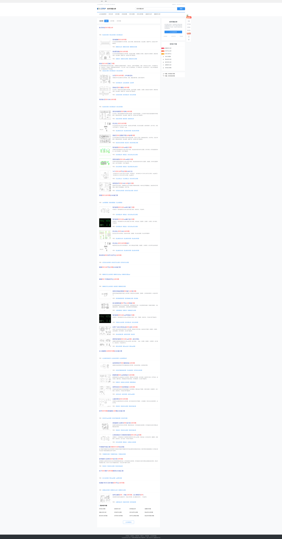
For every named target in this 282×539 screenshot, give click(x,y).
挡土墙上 (119, 123)
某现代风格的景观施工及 (124, 291)
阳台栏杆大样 (168, 59)
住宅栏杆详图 (119, 94)
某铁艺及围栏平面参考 (124, 135)
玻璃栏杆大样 (168, 64)
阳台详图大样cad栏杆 (133, 166)
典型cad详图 (132, 346)
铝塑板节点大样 (114, 490)
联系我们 (132, 535)
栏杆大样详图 (140, 14)
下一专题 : (165, 76)
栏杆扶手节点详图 (115, 262)
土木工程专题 (106, 4)
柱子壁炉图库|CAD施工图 (111, 471)
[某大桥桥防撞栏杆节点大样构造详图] (105, 306)
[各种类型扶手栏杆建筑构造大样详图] (105, 366)
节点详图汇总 (126, 178)
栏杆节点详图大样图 (134, 515)
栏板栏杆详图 (126, 502)
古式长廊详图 (126, 82)
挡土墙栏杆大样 (119, 130)
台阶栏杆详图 (127, 334)
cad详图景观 (105, 202)
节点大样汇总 (119, 178)
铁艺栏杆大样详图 (120, 142)
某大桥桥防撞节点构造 (124, 303)
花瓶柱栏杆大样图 (133, 58)
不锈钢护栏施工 (114, 454)
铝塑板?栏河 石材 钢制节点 (111, 483)
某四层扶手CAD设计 (123, 183)
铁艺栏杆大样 (168, 62)
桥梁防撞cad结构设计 (123, 375)
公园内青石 (120, 399)
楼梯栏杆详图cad (126, 274)
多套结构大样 (131, 118)
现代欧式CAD (107, 99)
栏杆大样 (111, 14)
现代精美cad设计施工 (123, 207)
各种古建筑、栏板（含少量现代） (129, 495)
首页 (102, 1)
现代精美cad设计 (122, 147)
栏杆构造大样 (133, 508)
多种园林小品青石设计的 (111, 459)
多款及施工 (106, 63)
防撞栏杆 (125, 310)
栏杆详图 (117, 14)
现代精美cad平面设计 (123, 315)
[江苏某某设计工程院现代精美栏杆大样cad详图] (105, 438)
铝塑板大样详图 (106, 490)
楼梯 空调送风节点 (109, 279)
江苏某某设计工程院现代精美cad (127, 435)
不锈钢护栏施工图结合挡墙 (111, 447)
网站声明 (137, 535)
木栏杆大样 (118, 394)
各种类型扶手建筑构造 (124, 363)
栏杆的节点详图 (118, 512)
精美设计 (125, 154)
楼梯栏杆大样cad (117, 274)
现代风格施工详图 (129, 298)
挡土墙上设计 (121, 243)
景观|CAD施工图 (108, 195)
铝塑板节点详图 (122, 490)
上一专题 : (165, 73)
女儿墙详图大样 (123, 358)
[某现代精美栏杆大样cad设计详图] (105, 162)
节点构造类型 (130, 370)
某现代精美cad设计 (123, 159)
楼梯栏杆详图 (126, 46)
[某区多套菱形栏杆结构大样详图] (105, 114)
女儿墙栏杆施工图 (106, 358)
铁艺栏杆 (127, 142)
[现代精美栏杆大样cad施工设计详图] (105, 222)
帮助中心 (142, 535)
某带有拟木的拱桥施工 (124, 387)
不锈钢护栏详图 (106, 454)
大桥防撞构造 (119, 310)
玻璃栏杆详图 (148, 508)
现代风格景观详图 (120, 298)
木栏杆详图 (124, 394)
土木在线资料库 (100, 4)
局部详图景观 (112, 202)
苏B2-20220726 (149, 537)
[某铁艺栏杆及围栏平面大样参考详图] (105, 138)
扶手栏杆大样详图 (120, 190)
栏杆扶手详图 (124, 418)
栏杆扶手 (136, 190)
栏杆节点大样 (168, 51)
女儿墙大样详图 (115, 358)
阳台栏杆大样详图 (149, 512)
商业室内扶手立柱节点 (110, 255)
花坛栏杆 (133, 334)
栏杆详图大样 (112, 4)
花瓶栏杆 (118, 58)
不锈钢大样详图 (122, 454)
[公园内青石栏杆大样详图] (105, 402)
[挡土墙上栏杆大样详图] (105, 126)
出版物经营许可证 (156, 537)
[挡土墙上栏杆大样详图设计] (105, 246)
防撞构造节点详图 (132, 310)
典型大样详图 (119, 346)
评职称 (188, 27)
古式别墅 (132, 82)
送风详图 (116, 286)
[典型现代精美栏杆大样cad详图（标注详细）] (105, 342)
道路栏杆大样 (149, 14)
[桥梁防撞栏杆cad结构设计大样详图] (105, 378)
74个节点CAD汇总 (122, 171)
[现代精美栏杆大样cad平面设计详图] (105, 318)
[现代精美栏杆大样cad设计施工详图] (105, 210)
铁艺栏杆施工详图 (134, 142)
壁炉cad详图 (112, 478)
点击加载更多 (128, 522)
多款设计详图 (105, 70)
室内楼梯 (119, 39)
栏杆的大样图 (102, 508)
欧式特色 (106, 27)
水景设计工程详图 (132, 442)
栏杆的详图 (124, 14)
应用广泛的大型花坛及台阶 (125, 327)
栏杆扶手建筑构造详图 (121, 370)
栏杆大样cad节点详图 (133, 154)
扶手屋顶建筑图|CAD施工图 (112, 411)
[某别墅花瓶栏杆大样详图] (105, 55)
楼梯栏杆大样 (157, 14)
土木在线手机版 (153, 535)
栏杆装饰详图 (171, 76)
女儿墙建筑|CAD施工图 (110, 351)
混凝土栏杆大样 (102, 512)
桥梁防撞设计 (133, 382)
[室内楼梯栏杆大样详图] (105, 43)
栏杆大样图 (132, 14)
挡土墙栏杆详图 (127, 130)
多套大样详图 (119, 118)
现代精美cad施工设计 (123, 219)
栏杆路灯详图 (171, 73)
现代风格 (136, 298)
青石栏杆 (118, 406)
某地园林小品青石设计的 (124, 423)
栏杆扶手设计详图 (129, 190)
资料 (106, 1)
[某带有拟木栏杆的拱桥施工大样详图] (105, 390)
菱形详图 (125, 118)
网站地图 (147, 535)
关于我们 (127, 535)
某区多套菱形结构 (122, 111)
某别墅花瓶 (120, 51)
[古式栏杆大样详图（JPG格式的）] (105, 79)
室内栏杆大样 (117, 508)
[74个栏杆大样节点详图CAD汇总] (105, 174)
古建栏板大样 (119, 502)
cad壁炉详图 (119, 478)
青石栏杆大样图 (124, 406)
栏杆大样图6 (168, 56)
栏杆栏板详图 (133, 502)
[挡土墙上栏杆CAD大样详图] (105, 234)
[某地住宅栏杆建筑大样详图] (105, 91)
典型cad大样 (126, 346)
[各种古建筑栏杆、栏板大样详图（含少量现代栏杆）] (105, 498)
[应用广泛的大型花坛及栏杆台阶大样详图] (105, 330)
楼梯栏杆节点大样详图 (107, 274)
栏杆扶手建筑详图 (116, 418)
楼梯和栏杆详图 (133, 46)
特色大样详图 (112, 34)
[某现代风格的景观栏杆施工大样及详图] (105, 294)
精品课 (188, 30)
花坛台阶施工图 (119, 334)
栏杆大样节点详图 (134, 178)
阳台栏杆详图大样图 (149, 515)
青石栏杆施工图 (132, 406)
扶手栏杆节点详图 (125, 262)
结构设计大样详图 (125, 382)
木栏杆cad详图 (131, 394)
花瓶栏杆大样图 (124, 58)
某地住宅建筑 (121, 87)
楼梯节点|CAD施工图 (110, 267)
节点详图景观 (119, 202)
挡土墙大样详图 (135, 130)
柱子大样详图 (105, 478)
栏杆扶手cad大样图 (106, 418)
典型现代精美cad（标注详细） (126, 339)
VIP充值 (189, 24)
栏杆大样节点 (168, 53)
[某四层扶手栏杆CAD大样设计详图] (105, 186)
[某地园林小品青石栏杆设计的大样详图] (105, 426)
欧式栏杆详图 (105, 34)
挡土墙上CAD (121, 231)
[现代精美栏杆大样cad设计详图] (105, 150)
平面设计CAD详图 (120, 322)
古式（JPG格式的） (123, 75)
